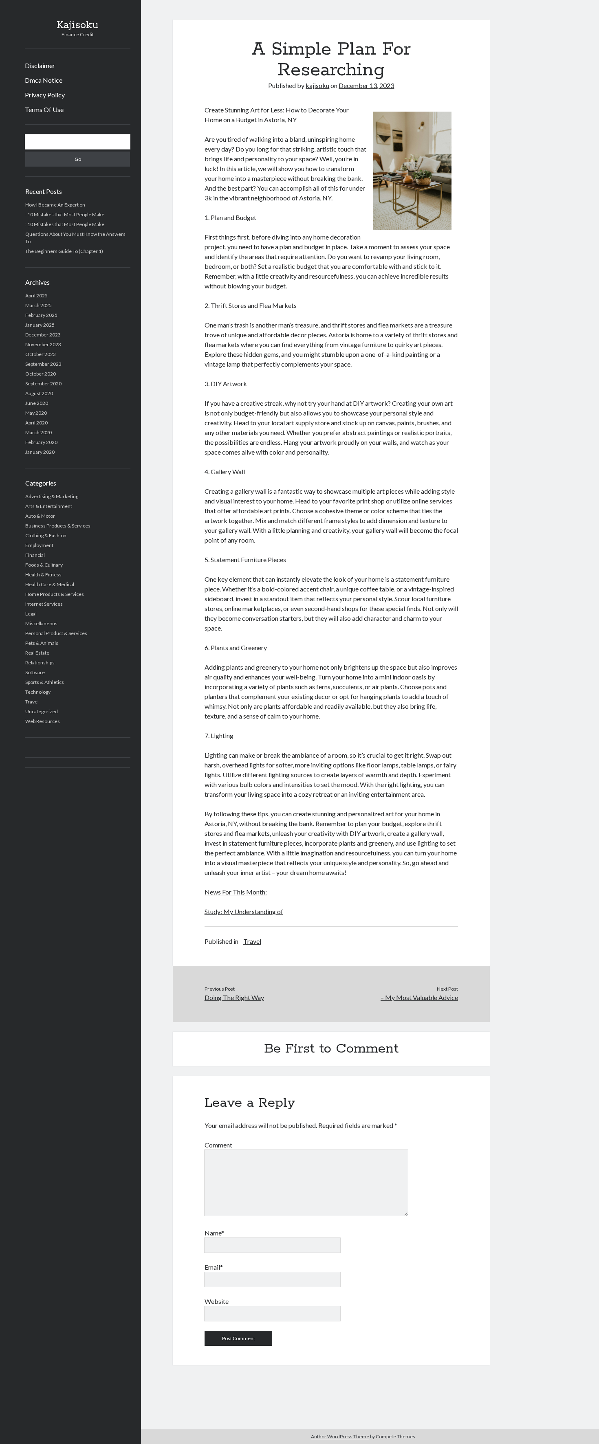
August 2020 (39, 393)
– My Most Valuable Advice (419, 997)
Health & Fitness (43, 574)
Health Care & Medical (49, 584)
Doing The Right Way (234, 997)
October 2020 (40, 374)
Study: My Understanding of (244, 911)
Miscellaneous (41, 623)
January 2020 (40, 452)
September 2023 (43, 364)
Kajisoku (78, 25)
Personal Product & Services (56, 633)
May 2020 (36, 413)
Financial (35, 555)
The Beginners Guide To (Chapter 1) (64, 251)
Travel (32, 702)
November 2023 (43, 344)
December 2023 (43, 335)
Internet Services (44, 604)
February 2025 (41, 315)
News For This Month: (236, 892)
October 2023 (40, 354)
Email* (214, 1267)
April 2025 (36, 295)
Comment (218, 1145)
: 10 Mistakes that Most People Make (64, 214)
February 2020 (41, 442)
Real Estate (37, 653)
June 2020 (36, 403)
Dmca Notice (43, 80)
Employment (39, 545)
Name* (214, 1233)
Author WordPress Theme (340, 1436)
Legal (31, 614)
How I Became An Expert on (55, 205)
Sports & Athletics (44, 682)
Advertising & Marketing (51, 496)
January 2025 (40, 325)
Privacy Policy (45, 95)
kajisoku (317, 85)
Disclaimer (40, 65)
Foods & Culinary (44, 565)
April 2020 (36, 423)
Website (217, 1301)
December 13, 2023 (366, 85)
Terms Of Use (44, 109)
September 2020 (43, 383)
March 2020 (38, 432)
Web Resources (42, 721)
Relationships (40, 662)
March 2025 (38, 305)
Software (35, 672)
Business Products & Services (57, 526)
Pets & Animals (41, 643)
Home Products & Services (54, 594)
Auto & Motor (40, 516)
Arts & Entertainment (48, 506)
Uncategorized (41, 711)
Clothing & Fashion (45, 535)
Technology (38, 692)
